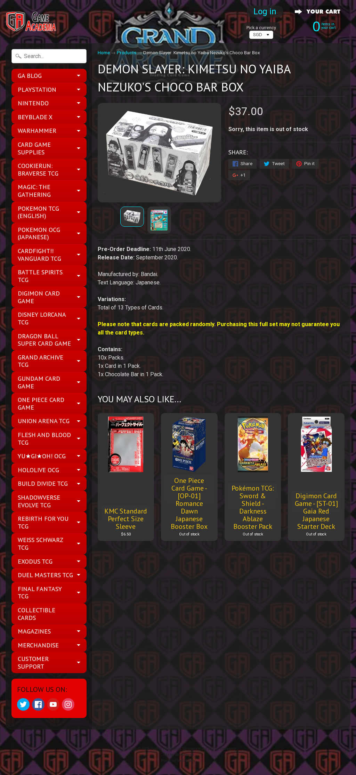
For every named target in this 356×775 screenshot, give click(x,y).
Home (104, 52)
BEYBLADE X (35, 117)
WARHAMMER (37, 131)
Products (126, 52)
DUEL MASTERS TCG (45, 575)
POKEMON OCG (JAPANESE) (39, 233)
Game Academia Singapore (175, 748)
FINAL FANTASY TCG (40, 592)
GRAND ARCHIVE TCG (40, 361)
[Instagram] (68, 704)
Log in (264, 11)
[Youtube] (53, 704)
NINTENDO (33, 103)
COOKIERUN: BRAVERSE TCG (38, 169)
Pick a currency (261, 27)
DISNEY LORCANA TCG (42, 318)
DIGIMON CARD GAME (39, 297)
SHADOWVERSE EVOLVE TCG (39, 501)
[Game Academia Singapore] (32, 22)
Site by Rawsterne (178, 754)
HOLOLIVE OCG (38, 470)
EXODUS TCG (35, 561)
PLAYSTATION (37, 90)
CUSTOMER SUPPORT (33, 662)
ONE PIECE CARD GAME (41, 403)
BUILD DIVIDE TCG (43, 483)
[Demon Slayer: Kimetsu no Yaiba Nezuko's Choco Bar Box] (132, 216)
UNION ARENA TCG (44, 421)
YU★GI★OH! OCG (42, 456)
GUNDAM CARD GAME (39, 382)
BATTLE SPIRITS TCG (40, 276)
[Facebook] (38, 704)
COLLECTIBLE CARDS (36, 614)
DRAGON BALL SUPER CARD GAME (44, 340)
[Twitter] (23, 704)
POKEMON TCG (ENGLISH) (38, 212)
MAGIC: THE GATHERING (34, 191)
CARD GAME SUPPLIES (34, 148)
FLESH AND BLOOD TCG (44, 438)
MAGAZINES (34, 631)
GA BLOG (30, 76)
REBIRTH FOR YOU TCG (43, 522)
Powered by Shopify (178, 760)
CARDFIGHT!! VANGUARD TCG (39, 255)
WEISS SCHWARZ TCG (40, 543)
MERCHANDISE (38, 645)
